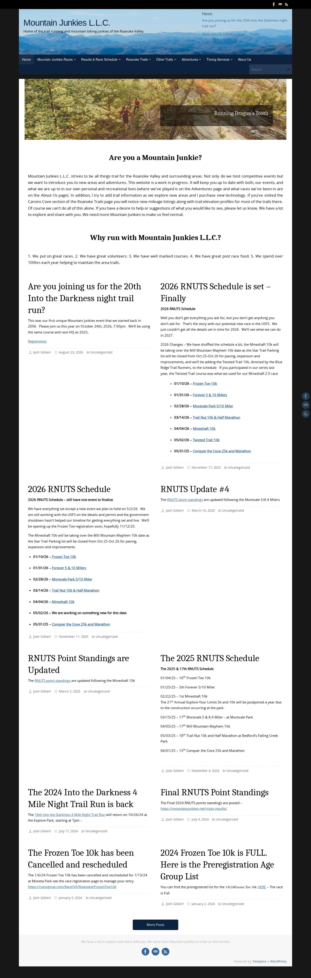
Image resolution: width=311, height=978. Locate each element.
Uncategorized (101, 352)
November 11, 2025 (73, 637)
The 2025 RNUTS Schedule (210, 658)
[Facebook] (274, 4)
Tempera (259, 961)
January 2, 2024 (203, 904)
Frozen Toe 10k (205, 383)
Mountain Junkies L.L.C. (66, 23)
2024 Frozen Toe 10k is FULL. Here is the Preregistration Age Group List (217, 865)
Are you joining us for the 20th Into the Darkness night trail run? (84, 298)
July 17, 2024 (68, 831)
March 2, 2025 (69, 691)
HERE (262, 887)
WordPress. (279, 961)
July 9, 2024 (200, 819)
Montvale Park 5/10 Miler (213, 406)
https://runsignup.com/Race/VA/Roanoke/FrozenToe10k (72, 886)
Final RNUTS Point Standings (215, 792)
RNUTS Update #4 (216, 50)
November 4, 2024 (205, 771)
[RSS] (286, 4)
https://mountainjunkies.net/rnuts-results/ (194, 808)
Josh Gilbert (42, 352)
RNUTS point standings (185, 499)
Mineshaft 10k (204, 428)
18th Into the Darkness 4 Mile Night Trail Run (70, 814)
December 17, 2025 (206, 467)
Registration (37, 341)
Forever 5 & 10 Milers (210, 395)
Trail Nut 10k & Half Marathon (216, 417)
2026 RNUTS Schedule (219, 42)
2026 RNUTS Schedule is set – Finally (231, 34)
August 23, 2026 (71, 352)
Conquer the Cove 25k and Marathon (222, 451)
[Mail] (280, 4)
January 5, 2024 (70, 898)
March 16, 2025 (203, 510)
